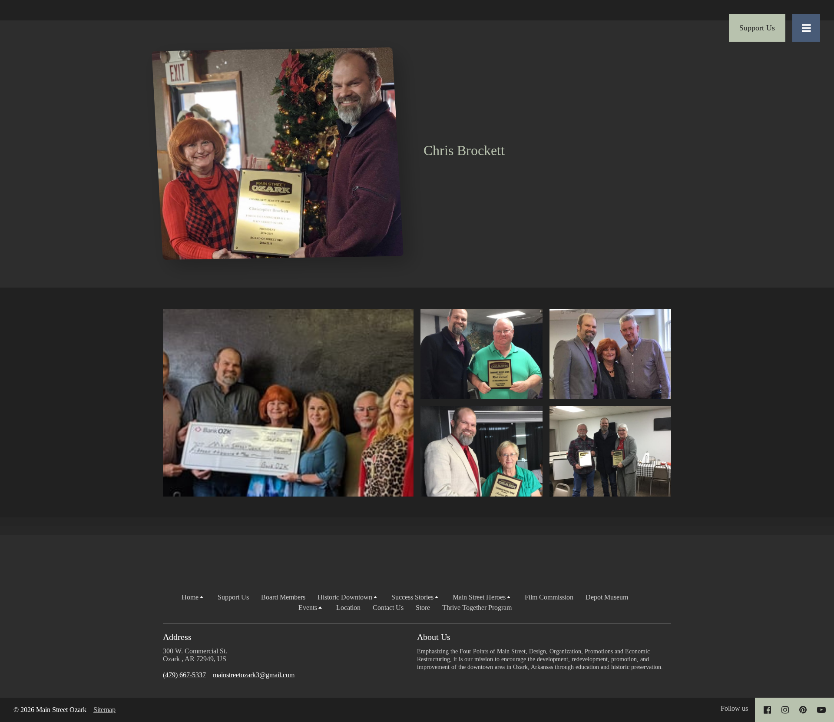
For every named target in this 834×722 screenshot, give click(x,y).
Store (423, 607)
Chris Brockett (464, 150)
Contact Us (388, 607)
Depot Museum (607, 597)
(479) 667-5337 (184, 675)
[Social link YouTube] (821, 709)
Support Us (233, 597)
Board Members (283, 597)
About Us (433, 637)
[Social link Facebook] (767, 709)
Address (177, 637)
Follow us (734, 708)
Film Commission (549, 597)
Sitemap (104, 709)
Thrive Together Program (477, 607)
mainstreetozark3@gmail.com (254, 675)
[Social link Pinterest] (803, 709)
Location (348, 607)
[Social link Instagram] (785, 709)
